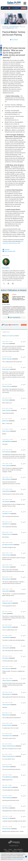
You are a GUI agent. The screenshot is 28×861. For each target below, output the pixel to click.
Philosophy (7, 851)
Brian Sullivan (10, 28)
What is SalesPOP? (18, 849)
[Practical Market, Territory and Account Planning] (14, 18)
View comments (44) (9, 251)
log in (7, 335)
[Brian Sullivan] (6, 261)
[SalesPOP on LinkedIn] (8, 283)
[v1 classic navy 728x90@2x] (14, 8)
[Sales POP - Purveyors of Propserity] (14, 3)
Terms (5, 849)
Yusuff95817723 (6, 513)
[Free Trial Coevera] (14, 324)
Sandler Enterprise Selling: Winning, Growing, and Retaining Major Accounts (18, 298)
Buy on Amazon (15, 317)
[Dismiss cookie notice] (26, 856)
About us (21, 851)
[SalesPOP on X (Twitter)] (4, 283)
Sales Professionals (14, 26)
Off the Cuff (5, 26)
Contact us (14, 851)
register (11, 335)
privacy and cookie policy (17, 859)
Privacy (10, 849)
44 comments (15, 39)
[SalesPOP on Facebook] (12, 283)
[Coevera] (14, 842)
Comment (6, 249)
